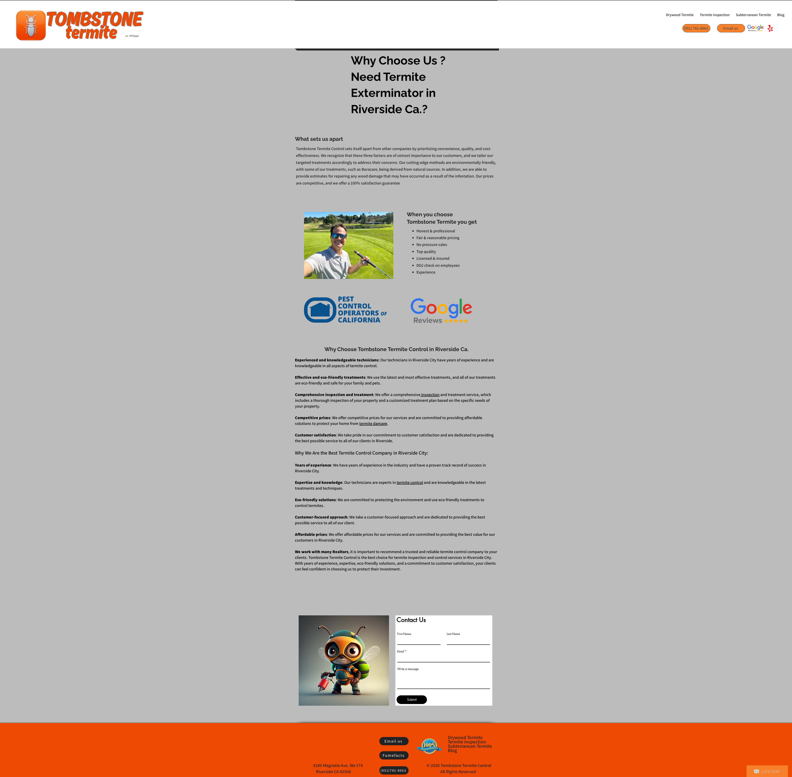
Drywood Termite (465, 737)
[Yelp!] (770, 29)
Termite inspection (467, 742)
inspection (430, 394)
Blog (452, 750)
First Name (404, 633)
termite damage (373, 423)
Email (400, 651)
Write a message (407, 669)
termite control (410, 482)
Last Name (453, 633)
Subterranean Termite (469, 746)
